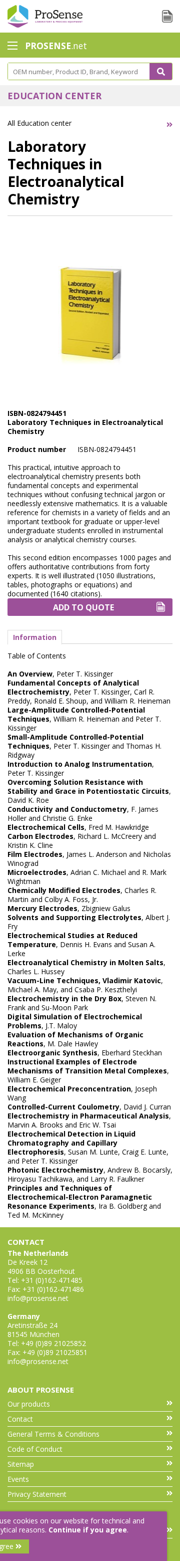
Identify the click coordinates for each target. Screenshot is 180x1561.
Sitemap (21, 1464)
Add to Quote (83, 607)
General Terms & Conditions (54, 1434)
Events (18, 1479)
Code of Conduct (35, 1449)
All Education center (40, 123)
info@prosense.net (38, 1298)
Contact (20, 1419)
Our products (29, 1404)
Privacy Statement (37, 1494)
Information (34, 637)
